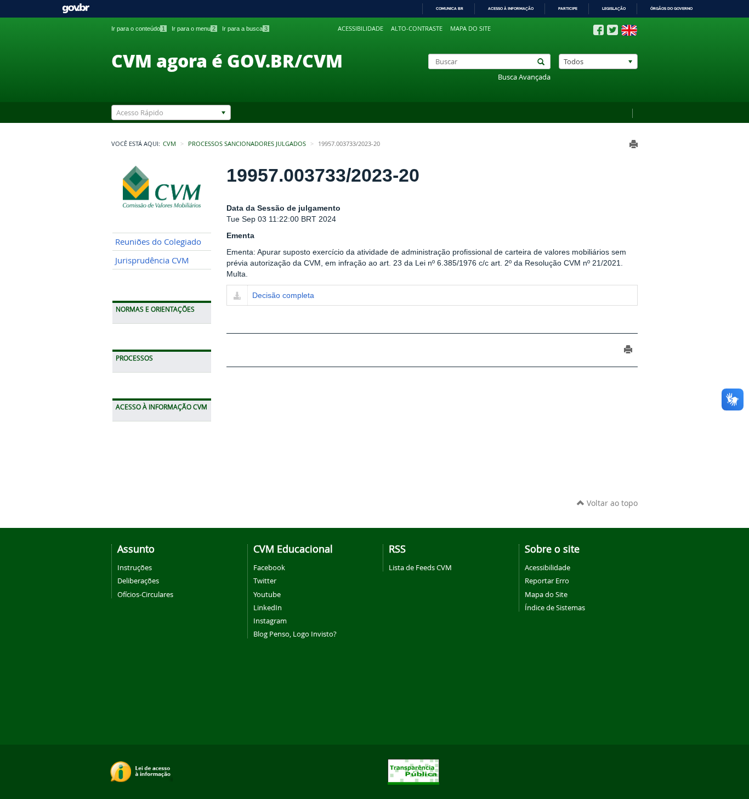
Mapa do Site (546, 594)
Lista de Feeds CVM (420, 567)
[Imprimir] (633, 144)
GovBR (75, 8)
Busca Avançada (524, 77)
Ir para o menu (193, 28)
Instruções (134, 567)
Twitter (264, 581)
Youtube (267, 594)
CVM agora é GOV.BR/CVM (227, 60)
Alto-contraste (416, 28)
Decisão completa (283, 295)
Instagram (270, 621)
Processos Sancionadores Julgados (247, 144)
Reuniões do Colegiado (158, 242)
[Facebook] (598, 30)
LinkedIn (267, 607)
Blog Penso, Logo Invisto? (295, 634)
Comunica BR (449, 8)
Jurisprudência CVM (152, 260)
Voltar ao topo (611, 503)
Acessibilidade (360, 28)
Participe (567, 8)
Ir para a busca (245, 28)
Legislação (614, 8)
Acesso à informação (511, 8)
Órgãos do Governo (671, 8)
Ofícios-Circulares (145, 594)
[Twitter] (612, 30)
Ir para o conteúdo (138, 28)
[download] (237, 296)
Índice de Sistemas (555, 607)
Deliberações (138, 581)
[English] (629, 30)
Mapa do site (470, 28)
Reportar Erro (547, 581)
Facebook (269, 567)
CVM (169, 144)
